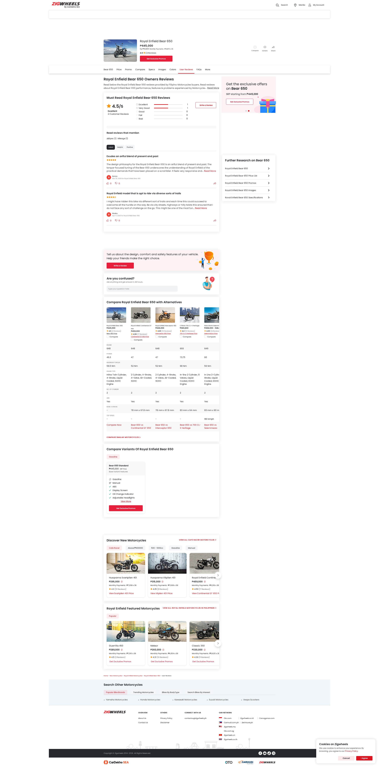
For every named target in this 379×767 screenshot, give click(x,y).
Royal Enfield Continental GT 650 (209, 577)
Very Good (144, 108)
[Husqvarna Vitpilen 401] (167, 563)
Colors (173, 69)
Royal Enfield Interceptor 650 (165, 326)
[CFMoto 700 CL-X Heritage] (189, 315)
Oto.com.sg (229, 731)
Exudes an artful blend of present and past (132, 156)
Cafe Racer (114, 548)
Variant (265, 51)
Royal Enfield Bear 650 (115, 326)
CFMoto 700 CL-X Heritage (189, 326)
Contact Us (143, 722)
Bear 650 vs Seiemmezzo (210, 426)
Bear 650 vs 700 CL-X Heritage (190, 426)
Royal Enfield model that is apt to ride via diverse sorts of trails (144, 193)
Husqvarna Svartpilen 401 (123, 577)
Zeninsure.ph (247, 722)
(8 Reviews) (162, 589)
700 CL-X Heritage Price (188, 333)
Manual (191, 548)
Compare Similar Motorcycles (123, 437)
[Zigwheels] (66, 5)
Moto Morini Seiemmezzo (213, 326)
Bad (141, 119)
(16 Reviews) (167, 331)
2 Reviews (151, 53)
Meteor (154, 645)
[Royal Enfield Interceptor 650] (165, 315)
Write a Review (206, 105)
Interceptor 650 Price (163, 333)
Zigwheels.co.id (247, 718)
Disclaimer (164, 722)
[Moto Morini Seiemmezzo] (214, 315)
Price (119, 69)
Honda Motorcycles (150, 699)
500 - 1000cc (157, 548)
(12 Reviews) (215, 331)
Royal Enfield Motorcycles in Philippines (193, 608)
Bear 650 (108, 69)
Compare (254, 50)
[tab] (246, 111)
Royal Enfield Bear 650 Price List (241, 175)
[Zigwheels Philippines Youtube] (264, 753)
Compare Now (114, 424)
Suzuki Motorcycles (218, 699)
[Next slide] (218, 575)
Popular (112, 616)
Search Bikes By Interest (199, 692)
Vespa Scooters (251, 699)
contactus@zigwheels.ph (196, 718)
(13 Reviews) (162, 657)
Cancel (346, 758)
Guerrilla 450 (116, 645)
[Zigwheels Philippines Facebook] (260, 753)
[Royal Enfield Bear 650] (116, 315)
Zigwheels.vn (229, 735)
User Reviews (186, 69)
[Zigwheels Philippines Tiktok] (269, 753)
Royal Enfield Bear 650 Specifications (244, 197)
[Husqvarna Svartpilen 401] (126, 563)
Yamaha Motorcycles (117, 699)
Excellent (143, 104)
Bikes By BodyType (170, 692)
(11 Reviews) (204, 657)
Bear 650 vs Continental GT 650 (141, 426)
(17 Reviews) (142, 334)
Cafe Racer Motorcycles (201, 540)
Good (141, 111)
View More (126, 501)
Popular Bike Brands (115, 692)
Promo (128, 69)
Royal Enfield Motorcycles (133, 676)
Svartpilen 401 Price (124, 593)
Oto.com (227, 718)
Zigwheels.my (230, 726)
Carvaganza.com (266, 718)
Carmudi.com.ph (231, 722)
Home (106, 676)
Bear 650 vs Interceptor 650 (163, 426)
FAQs (198, 69)
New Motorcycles (116, 676)
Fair (140, 115)
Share (273, 51)
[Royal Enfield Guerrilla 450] (126, 631)
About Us (142, 718)
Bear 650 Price (112, 333)
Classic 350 (198, 645)
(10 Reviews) (190, 331)
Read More (213, 87)
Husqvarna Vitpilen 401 (162, 577)
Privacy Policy (166, 718)
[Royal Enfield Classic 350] (209, 631)
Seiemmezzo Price (210, 333)
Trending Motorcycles (143, 692)
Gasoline (113, 456)
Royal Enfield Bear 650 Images (240, 190)
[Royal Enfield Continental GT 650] (141, 315)
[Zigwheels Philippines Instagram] (273, 753)
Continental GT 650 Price (140, 336)
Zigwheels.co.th (230, 739)
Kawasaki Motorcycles (186, 699)
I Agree (364, 758)
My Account (318, 5)
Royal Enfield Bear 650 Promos (240, 182)
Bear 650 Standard (118, 465)
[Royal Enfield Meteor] (167, 631)
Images (162, 69)
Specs (152, 69)
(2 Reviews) (116, 331)
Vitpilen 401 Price (164, 593)
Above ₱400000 (135, 548)
